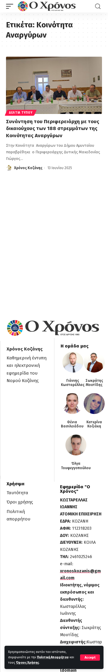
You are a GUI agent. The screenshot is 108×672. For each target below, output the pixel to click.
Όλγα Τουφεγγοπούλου (76, 465)
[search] (98, 6)
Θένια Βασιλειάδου (72, 424)
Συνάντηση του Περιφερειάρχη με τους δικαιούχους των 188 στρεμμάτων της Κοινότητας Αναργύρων (52, 128)
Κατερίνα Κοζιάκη (94, 424)
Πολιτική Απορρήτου (53, 657)
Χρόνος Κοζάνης (28, 168)
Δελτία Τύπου (20, 113)
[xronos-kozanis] (47, 6)
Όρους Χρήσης (27, 663)
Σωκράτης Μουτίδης (94, 383)
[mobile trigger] (11, 6)
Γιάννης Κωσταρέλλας (73, 383)
